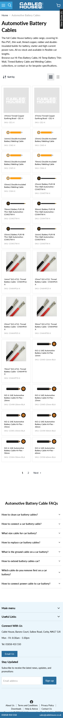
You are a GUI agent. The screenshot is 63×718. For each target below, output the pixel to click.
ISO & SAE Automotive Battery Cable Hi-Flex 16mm (45, 353)
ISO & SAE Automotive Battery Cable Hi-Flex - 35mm (14, 424)
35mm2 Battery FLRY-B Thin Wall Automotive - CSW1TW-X (14, 237)
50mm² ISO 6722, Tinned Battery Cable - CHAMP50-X (46, 326)
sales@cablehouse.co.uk (50, 715)
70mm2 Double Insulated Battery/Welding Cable (46, 162)
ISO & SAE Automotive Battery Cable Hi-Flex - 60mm (45, 450)
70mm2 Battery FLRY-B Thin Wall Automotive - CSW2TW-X (14, 212)
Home (5, 15)
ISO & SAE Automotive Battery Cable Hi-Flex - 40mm (45, 424)
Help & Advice (31, 708)
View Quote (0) (61, 19)
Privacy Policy (47, 705)
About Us (10, 705)
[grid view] (50, 77)
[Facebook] (31, 703)
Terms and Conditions (28, 705)
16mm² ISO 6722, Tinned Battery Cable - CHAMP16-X (15, 282)
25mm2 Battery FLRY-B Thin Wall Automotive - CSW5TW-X (45, 187)
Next (36, 472)
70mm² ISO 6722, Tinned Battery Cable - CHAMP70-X (15, 371)
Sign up (49, 680)
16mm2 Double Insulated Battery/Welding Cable (15, 139)
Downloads (16, 708)
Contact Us (47, 708)
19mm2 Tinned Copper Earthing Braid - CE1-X (14, 117)
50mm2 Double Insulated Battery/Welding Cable (15, 162)
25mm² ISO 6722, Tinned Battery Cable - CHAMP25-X (46, 282)
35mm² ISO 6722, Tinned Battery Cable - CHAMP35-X (15, 326)
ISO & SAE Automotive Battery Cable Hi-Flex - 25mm (45, 398)
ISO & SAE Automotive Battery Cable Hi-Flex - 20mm (14, 398)
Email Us (9, 653)
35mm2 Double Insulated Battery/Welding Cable (15, 185)
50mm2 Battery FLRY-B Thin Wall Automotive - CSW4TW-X (45, 212)
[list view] (57, 77)
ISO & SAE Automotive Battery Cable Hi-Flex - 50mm (14, 450)
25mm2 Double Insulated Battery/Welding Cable (46, 139)
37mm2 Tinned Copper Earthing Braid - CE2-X (45, 117)
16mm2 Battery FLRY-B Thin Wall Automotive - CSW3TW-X (45, 237)
